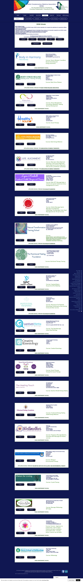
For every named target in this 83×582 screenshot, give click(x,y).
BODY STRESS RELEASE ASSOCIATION (50, 87)
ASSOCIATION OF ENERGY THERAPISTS (50, 148)
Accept (78, 580)
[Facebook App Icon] (63, 571)
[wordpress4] (66, 571)
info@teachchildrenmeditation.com (54, 523)
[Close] (81, 580)
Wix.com (27, 573)
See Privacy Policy (45, 580)
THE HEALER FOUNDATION (49, 189)
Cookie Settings (71, 580)
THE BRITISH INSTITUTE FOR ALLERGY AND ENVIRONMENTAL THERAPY (48, 465)
